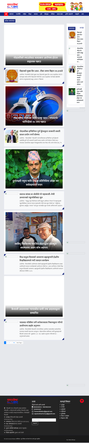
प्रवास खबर (60, 14)
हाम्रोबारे (62, 409)
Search (35, 423)
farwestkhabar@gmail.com (42, 411)
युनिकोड (62, 414)
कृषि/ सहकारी (69, 14)
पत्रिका (53, 14)
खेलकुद (46, 14)
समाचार (11, 14)
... (11, 343)
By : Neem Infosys (71, 440)
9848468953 (37, 407)
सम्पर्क (62, 407)
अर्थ (41, 14)
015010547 (37, 409)
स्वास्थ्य (36, 14)
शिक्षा (30, 14)
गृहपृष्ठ (62, 405)
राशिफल (63, 411)
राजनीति (18, 14)
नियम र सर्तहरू (64, 416)
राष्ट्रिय (24, 14)
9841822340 (47, 407)
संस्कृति (77, 14)
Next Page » (20, 343)
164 (14, 343)
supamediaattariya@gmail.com (44, 414)
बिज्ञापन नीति (64, 418)
